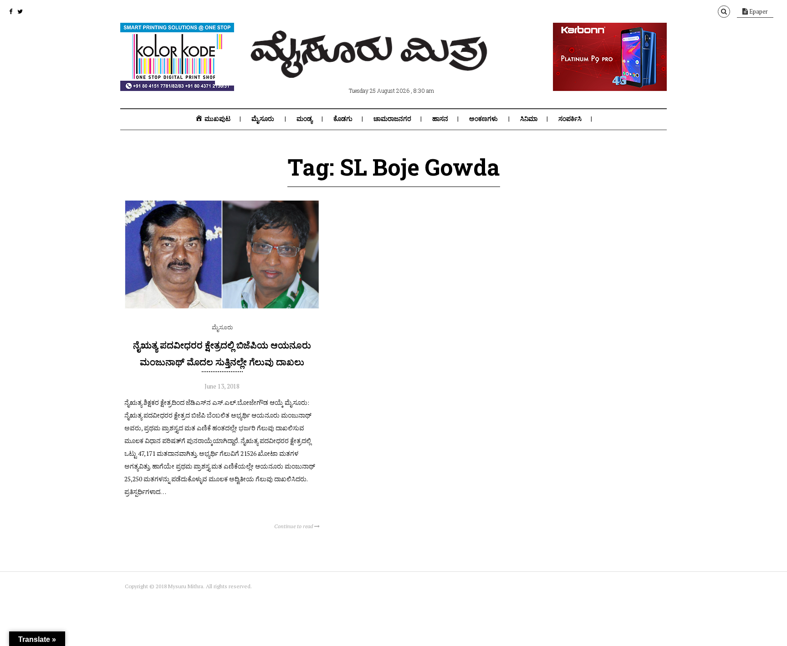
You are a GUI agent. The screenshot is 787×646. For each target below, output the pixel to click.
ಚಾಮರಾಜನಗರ (392, 119)
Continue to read (294, 526)
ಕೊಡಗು (343, 119)
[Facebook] (10, 11)
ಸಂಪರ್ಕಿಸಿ (570, 119)
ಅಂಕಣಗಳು (483, 119)
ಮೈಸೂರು (262, 119)
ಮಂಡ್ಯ (304, 119)
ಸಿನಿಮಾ (528, 119)
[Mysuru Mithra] (370, 67)
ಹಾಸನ (440, 119)
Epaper (758, 11)
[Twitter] (20, 11)
